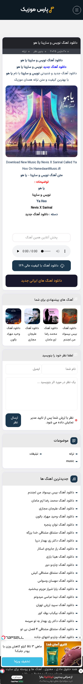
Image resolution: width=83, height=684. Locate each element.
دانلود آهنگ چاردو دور (59, 565)
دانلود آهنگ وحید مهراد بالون (55, 516)
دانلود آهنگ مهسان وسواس (56, 581)
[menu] (77, 10)
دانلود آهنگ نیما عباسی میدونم (54, 597)
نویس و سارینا (41, 195)
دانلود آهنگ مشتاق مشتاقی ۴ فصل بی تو (47, 629)
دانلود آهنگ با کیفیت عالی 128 (38, 265)
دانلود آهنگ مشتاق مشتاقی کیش (52, 573)
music (70, 461)
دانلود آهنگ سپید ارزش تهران (55, 605)
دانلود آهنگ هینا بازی (60, 557)
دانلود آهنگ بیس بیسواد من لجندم (51, 492)
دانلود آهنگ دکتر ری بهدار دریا (54, 540)
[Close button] (79, 637)
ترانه (71, 454)
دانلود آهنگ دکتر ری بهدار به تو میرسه (49, 621)
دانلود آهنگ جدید (36, 214)
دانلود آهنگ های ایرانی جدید (41, 280)
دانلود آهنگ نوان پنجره (59, 524)
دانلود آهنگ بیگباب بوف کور (56, 613)
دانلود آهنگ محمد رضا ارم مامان (52, 500)
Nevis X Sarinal (41, 207)
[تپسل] (2, 671)
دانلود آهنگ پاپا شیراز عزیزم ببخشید (51, 589)
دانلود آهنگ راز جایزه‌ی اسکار (55, 549)
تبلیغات (33, 454)
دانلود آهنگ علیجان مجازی (56, 508)
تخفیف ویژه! (22, 661)
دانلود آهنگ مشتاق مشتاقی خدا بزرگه (50, 532)
